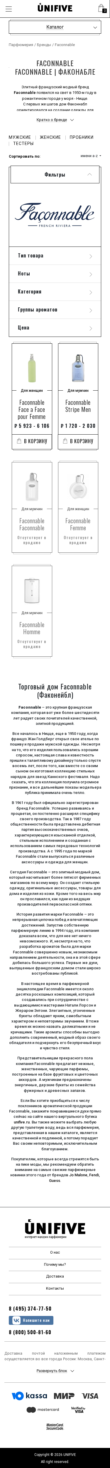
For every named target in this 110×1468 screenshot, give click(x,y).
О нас (55, 1252)
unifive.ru (22, 1122)
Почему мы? (55, 1264)
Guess (54, 1180)
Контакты (55, 1288)
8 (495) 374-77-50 (30, 1308)
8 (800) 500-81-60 (30, 1332)
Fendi (94, 1175)
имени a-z (90, 156)
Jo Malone (78, 1175)
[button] (101, 9)
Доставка (55, 1276)
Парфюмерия (21, 45)
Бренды (44, 45)
